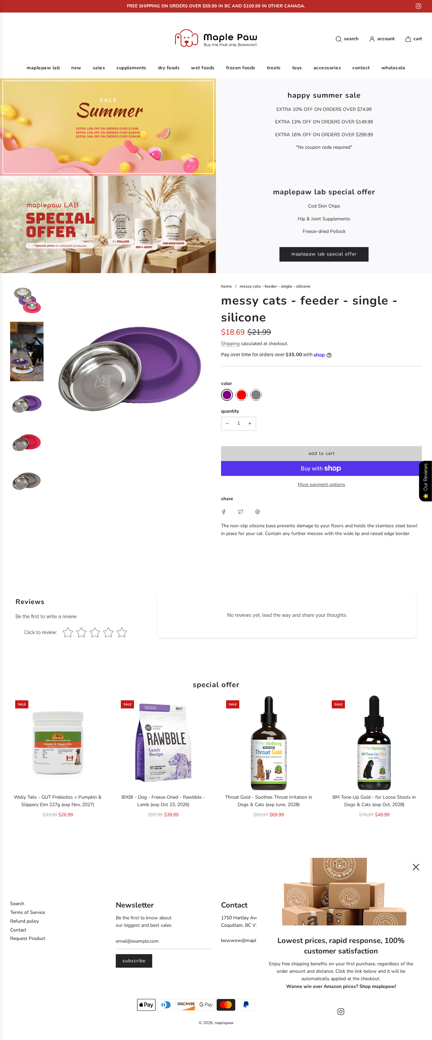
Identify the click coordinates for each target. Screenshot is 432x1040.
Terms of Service (27, 912)
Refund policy (24, 921)
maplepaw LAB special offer (324, 254)
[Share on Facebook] (224, 512)
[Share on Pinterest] (257, 512)
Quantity (230, 411)
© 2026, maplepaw (216, 1022)
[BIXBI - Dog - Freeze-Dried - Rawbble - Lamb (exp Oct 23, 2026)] (163, 743)
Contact (18, 930)
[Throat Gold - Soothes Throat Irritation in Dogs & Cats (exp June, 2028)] (269, 743)
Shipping (230, 343)
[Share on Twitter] (240, 512)
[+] (250, 423)
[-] (227, 423)
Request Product (27, 938)
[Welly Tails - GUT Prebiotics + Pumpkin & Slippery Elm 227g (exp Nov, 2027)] (58, 743)
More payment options (321, 484)
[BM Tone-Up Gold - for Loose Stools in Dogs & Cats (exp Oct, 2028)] (374, 743)
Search (17, 903)
